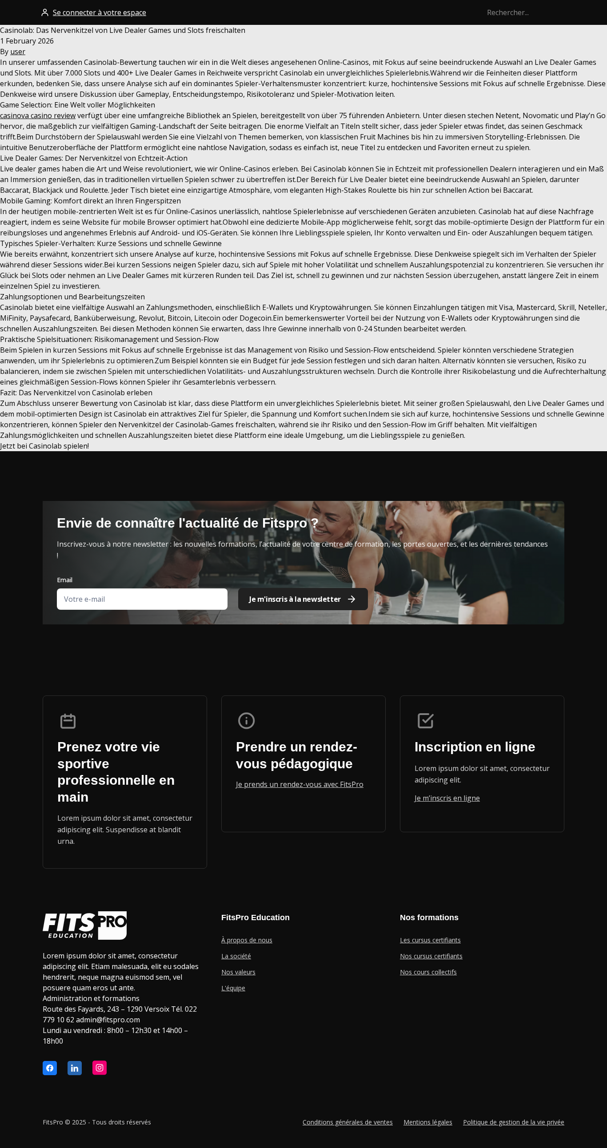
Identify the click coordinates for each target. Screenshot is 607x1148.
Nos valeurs (238, 972)
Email (64, 580)
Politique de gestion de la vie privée (513, 1122)
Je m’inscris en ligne (447, 798)
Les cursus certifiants (430, 940)
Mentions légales (427, 1122)
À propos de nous (246, 940)
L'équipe (233, 988)
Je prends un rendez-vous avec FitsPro (299, 784)
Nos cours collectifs (428, 972)
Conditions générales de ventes (348, 1122)
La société (236, 956)
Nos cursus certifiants (431, 956)
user (17, 51)
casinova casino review (38, 115)
